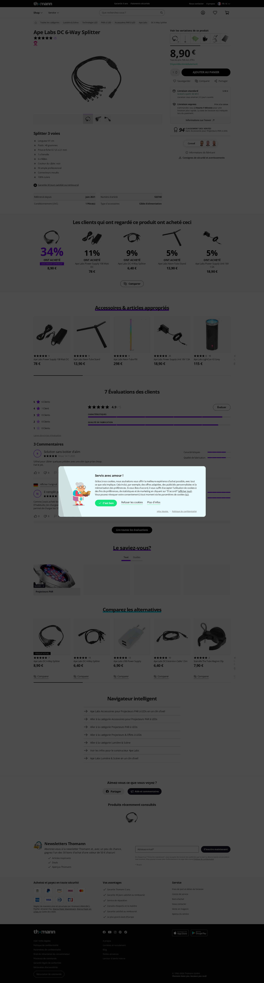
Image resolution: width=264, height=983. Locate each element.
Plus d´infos (153, 502)
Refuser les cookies (132, 502)
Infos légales (163, 511)
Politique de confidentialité (184, 511)
